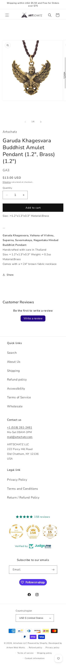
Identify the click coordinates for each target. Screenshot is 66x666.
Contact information (34, 658)
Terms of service (25, 653)
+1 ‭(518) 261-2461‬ (19, 427)
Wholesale (15, 406)
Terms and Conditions (22, 489)
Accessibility (16, 389)
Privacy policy (52, 647)
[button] (7, 15)
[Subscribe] (53, 569)
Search (12, 353)
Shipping (7, 182)
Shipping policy (44, 653)
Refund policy (17, 380)
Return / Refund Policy (23, 497)
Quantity (7, 188)
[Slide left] (25, 122)
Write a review (33, 318)
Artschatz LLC (20, 643)
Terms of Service (19, 397)
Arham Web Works (16, 647)
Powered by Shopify (37, 643)
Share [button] (10, 274)
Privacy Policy (17, 480)
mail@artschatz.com (20, 437)
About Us (13, 362)
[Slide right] (41, 122)
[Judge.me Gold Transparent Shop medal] (16, 531)
